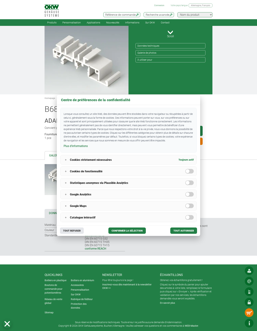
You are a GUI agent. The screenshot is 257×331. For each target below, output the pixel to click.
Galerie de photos (146, 52)
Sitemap (49, 312)
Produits (51, 22)
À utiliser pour (144, 59)
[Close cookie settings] (7, 323)
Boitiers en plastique (55, 280)
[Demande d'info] (249, 281)
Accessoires (77, 285)
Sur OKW (150, 22)
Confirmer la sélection (127, 230)
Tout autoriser (183, 230)
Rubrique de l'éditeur (82, 299)
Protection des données (79, 306)
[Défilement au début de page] (238, 323)
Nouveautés (112, 22)
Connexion (159, 5)
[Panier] (249, 312)
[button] (7, 323)
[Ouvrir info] (249, 323)
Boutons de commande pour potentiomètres (53, 289)
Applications (93, 22)
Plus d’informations (76, 145)
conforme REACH (95, 248)
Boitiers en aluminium (82, 280)
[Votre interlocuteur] (249, 270)
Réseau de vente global (53, 301)
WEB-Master (191, 325)
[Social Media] (249, 291)
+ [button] (66, 160)
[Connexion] (249, 302)
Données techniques (148, 45)
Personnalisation (71, 22)
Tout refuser (72, 230)
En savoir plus (167, 302)
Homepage (50, 98)
